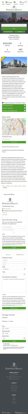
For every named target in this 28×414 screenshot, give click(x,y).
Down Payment (6, 331)
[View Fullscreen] (4, 125)
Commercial (14, 402)
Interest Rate (5, 336)
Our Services (14, 388)
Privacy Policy (18, 244)
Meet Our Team (14, 387)
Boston (20, 186)
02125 (24, 186)
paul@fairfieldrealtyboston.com (14, 376)
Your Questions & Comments (9, 277)
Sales (14, 397)
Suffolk (15, 186)
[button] (14, 28)
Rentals (14, 399)
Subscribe (14, 247)
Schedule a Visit (20, 254)
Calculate (14, 341)
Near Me (19, 31)
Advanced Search (7, 31)
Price (3, 326)
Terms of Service (21, 310)
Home (3, 186)
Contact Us (4, 212)
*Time (3, 272)
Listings (8, 186)
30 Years (5, 321)
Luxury (14, 401)
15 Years (11, 321)
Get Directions (14, 142)
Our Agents (4, 214)
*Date (3, 266)
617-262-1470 (6, 208)
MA (12, 186)
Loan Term (4, 317)
